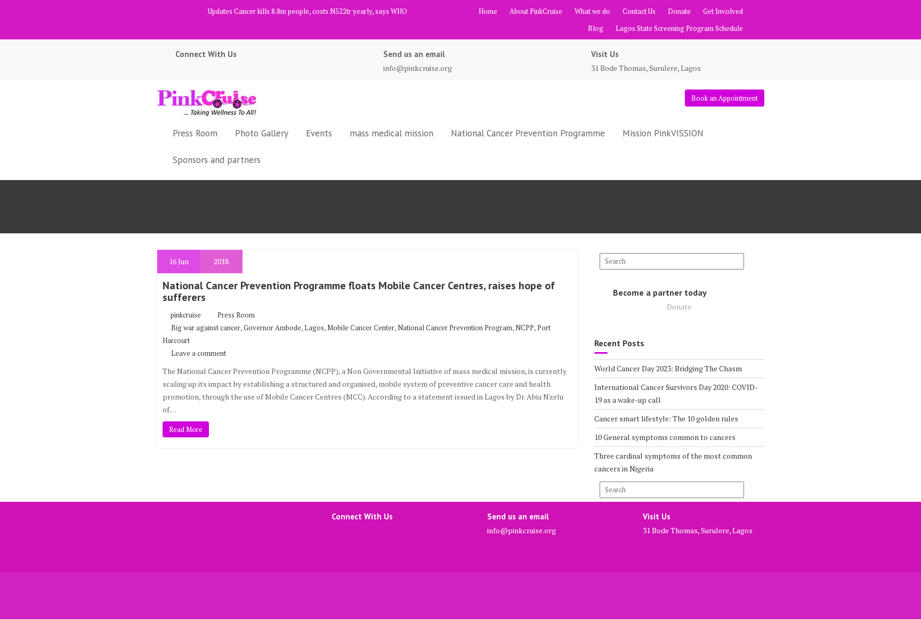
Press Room (195, 133)
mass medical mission (391, 133)
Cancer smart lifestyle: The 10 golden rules (666, 418)
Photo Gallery (261, 133)
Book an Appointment (724, 98)
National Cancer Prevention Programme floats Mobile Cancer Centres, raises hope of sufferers (359, 291)
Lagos (314, 327)
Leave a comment (198, 353)
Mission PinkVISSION (663, 133)
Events (319, 133)
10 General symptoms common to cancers (665, 437)
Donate (679, 11)
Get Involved (723, 11)
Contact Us (639, 11)
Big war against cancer (205, 327)
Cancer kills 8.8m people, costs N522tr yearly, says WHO (320, 11)
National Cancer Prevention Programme (528, 133)
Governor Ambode (272, 327)
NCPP (524, 327)
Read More (186, 429)
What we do (592, 11)
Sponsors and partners (217, 160)
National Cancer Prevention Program (455, 327)
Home (488, 11)
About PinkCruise (536, 11)
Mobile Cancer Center (360, 327)
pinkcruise (186, 315)
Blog (595, 28)
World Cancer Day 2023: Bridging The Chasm (668, 368)
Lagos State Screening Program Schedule (679, 28)
